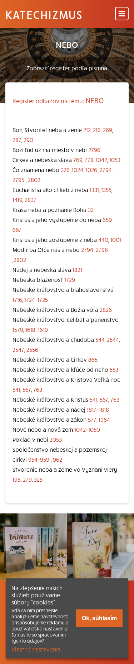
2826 (106, 309)
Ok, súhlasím (99, 618)
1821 (77, 269)
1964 (104, 419)
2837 (30, 199)
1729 (69, 279)
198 (17, 479)
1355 (106, 189)
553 (114, 369)
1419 (18, 199)
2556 (32, 349)
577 (92, 419)
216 (97, 129)
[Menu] (122, 14)
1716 (17, 299)
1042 (101, 159)
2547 (18, 349)
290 (28, 139)
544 (100, 339)
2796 (94, 149)
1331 (94, 189)
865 (93, 359)
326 (65, 169)
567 (27, 389)
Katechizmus (44, 14)
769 (78, 159)
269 (107, 129)
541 (16, 389)
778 (89, 159)
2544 (113, 339)
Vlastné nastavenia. (36, 649)
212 (87, 129)
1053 (114, 159)
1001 (115, 239)
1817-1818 (98, 409)
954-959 (38, 459)
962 (57, 459)
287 (17, 139)
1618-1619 (36, 329)
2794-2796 (94, 249)
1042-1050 (87, 429)
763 (37, 389)
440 (103, 239)
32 (91, 209)
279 (27, 479)
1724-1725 (36, 299)
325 (38, 479)
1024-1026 (84, 169)
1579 (18, 329)
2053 (56, 439)
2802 (34, 179)
